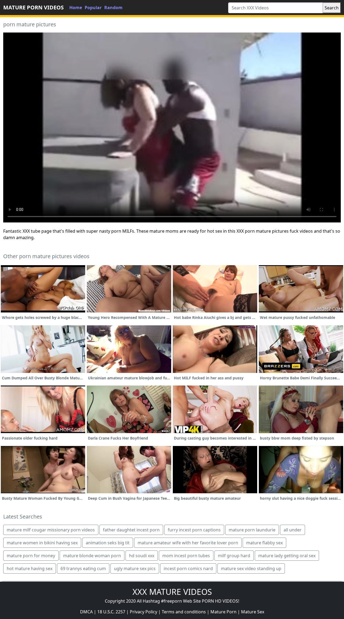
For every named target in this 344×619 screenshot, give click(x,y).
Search (332, 8)
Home (75, 7)
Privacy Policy (143, 612)
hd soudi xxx (141, 556)
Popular (93, 7)
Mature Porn (223, 612)
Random (113, 7)
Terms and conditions (184, 612)
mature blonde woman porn (92, 556)
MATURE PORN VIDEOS (33, 7)
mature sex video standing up (251, 568)
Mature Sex (252, 612)
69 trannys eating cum (83, 568)
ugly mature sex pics (135, 568)
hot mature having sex (29, 568)
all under (293, 530)
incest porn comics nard (188, 568)
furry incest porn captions (194, 530)
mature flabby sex (264, 543)
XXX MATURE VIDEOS (172, 591)
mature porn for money (31, 556)
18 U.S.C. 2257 (111, 612)
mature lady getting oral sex (287, 556)
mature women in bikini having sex (42, 543)
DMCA (86, 612)
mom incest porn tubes (186, 556)
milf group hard (234, 556)
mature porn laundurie (252, 530)
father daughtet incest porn (131, 530)
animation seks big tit (108, 543)
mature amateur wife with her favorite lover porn (188, 543)
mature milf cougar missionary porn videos (51, 530)
